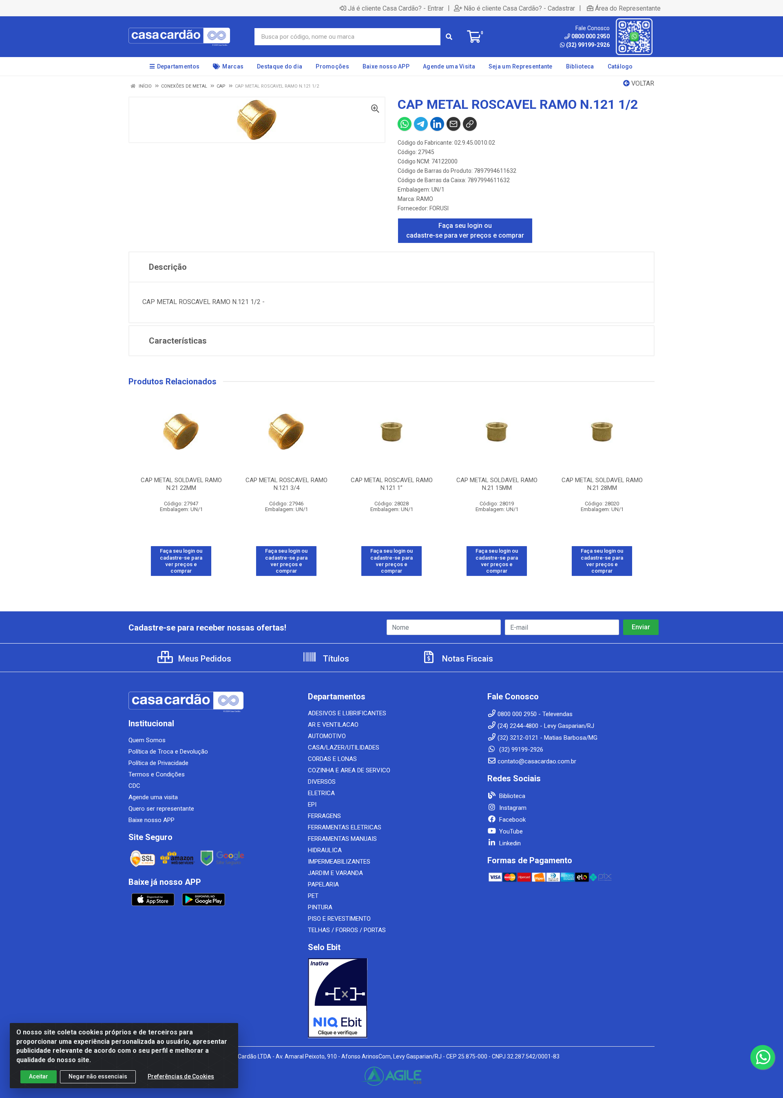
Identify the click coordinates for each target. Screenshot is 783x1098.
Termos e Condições (156, 774)
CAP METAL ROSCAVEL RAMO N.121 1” (392, 484)
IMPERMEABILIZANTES (339, 861)
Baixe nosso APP (151, 820)
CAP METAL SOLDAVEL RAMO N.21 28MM (602, 484)
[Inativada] (391, 998)
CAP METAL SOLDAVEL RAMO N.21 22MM (181, 484)
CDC (134, 785)
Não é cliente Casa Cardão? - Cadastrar (519, 8)
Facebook (512, 819)
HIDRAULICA (325, 850)
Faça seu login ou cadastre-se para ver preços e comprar (465, 230)
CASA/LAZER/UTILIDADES (343, 747)
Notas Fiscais (466, 659)
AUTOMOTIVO (327, 736)
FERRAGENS (324, 816)
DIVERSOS (322, 781)
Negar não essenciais (98, 1076)
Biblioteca (511, 796)
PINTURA (320, 907)
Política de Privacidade (158, 763)
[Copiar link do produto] (470, 124)
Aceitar (38, 1076)
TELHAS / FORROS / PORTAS (347, 930)
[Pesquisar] (449, 36)
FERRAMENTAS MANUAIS (342, 838)
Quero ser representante (161, 808)
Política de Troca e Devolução (168, 751)
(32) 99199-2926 (588, 45)
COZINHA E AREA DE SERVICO (349, 770)
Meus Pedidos (203, 659)
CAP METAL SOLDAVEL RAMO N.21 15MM (496, 484)
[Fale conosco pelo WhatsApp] (762, 1057)
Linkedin (509, 843)
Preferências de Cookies (181, 1076)
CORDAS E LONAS (332, 759)
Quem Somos (147, 740)
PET (313, 896)
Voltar (642, 83)
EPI (312, 804)
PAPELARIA (323, 884)
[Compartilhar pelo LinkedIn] (437, 124)
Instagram (512, 807)
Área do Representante (628, 8)
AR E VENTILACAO (333, 724)
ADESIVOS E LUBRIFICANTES (347, 713)
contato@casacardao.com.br (537, 761)
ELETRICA (321, 793)
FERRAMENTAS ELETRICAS (344, 827)
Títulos (335, 659)
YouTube (510, 831)
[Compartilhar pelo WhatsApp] (404, 124)
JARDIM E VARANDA (335, 873)
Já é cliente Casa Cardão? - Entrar (396, 8)
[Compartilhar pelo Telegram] (421, 124)
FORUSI (439, 208)
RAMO (424, 199)
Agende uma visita (153, 797)
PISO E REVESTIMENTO (339, 918)
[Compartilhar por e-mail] (453, 124)
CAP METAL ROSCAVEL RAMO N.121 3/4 (286, 484)
